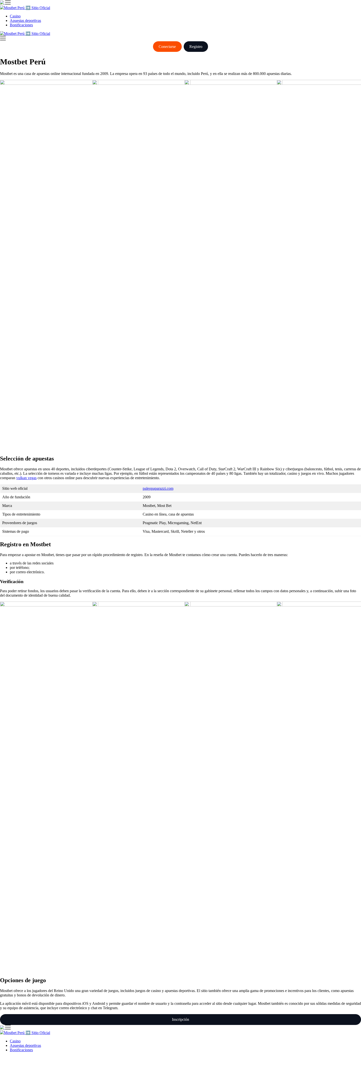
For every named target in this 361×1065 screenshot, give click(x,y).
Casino (15, 16)
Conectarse (167, 46)
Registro (195, 46)
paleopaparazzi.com (158, 488)
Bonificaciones (21, 25)
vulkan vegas (26, 478)
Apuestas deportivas (25, 20)
